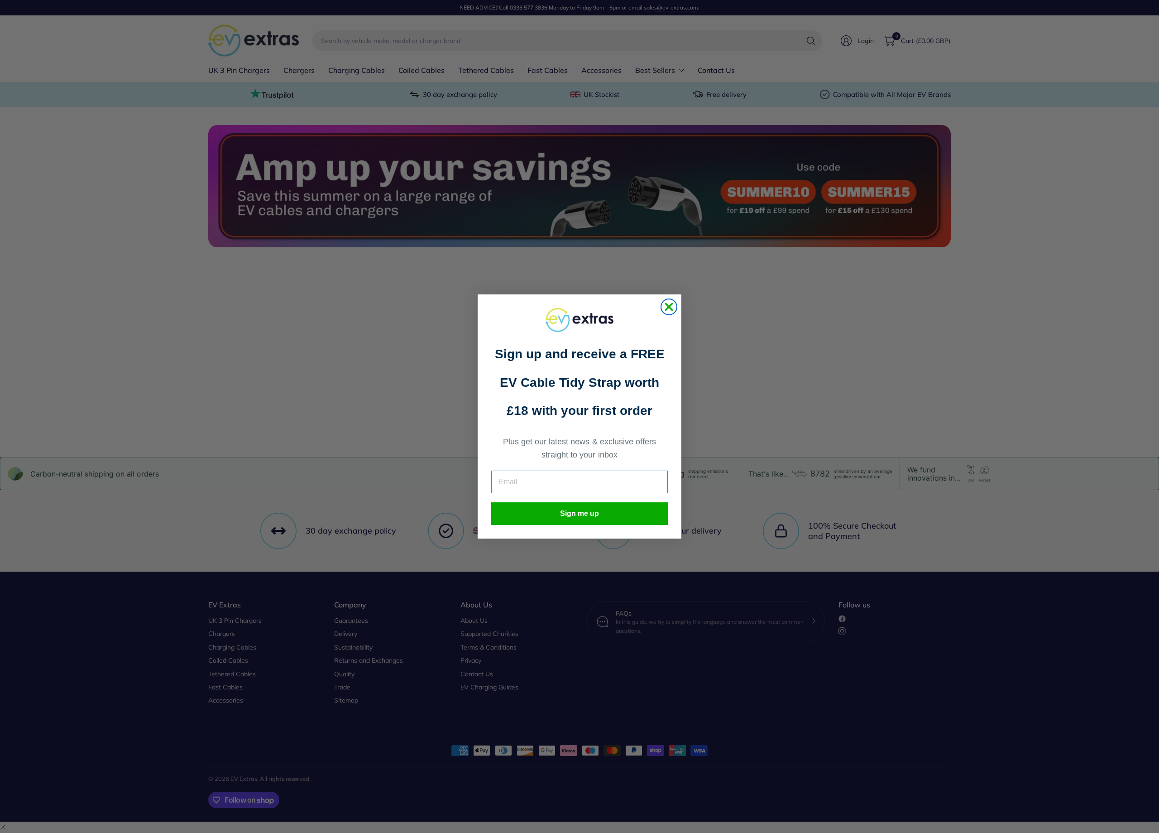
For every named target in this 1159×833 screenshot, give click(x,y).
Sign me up (579, 513)
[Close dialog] (669, 307)
